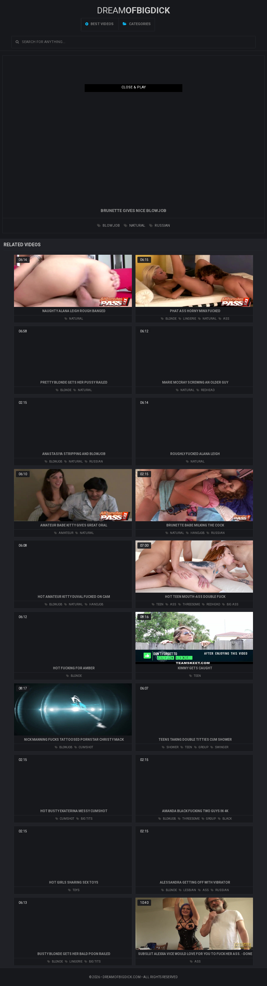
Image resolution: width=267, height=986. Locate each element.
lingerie (189, 318)
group (203, 747)
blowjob (111, 225)
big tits (86, 818)
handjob (197, 533)
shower (172, 747)
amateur (65, 533)
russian (162, 225)
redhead (207, 390)
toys (75, 890)
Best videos (102, 24)
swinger (221, 747)
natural (136, 225)
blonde (170, 318)
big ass (232, 604)
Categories (139, 24)
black (227, 818)
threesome (191, 604)
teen (159, 604)
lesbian (189, 890)
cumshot (85, 747)
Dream (133, 10)
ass (225, 318)
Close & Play (133, 87)
